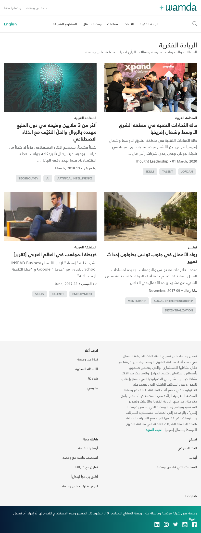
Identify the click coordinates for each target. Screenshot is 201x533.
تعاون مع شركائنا (86, 467)
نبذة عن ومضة (36, 7)
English (10, 24)
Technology (28, 178)
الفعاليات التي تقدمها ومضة (177, 467)
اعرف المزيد (154, 429)
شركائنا (93, 378)
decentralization (179, 310)
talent (167, 171)
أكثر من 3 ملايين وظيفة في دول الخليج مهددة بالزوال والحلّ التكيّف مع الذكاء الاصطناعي (57, 131)
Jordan (187, 171)
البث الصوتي (187, 448)
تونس (192, 247)
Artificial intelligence (74, 178)
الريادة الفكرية (149, 24)
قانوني (93, 387)
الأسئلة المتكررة (86, 368)
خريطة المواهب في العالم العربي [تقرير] (55, 254)
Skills (150, 171)
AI (47, 178)
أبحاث (193, 457)
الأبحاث (129, 24)
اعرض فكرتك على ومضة (80, 486)
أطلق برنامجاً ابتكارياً (84, 476)
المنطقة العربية (186, 117)
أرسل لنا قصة (88, 448)
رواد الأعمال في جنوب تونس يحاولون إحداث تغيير (152, 258)
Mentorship (137, 301)
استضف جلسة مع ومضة (80, 457)
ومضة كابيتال (92, 24)
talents (58, 294)
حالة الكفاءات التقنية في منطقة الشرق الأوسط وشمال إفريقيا (158, 128)
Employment (82, 294)
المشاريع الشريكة (65, 24)
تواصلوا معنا (13, 7)
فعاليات (112, 24)
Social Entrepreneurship (173, 301)
